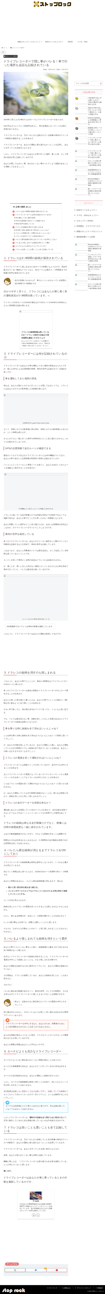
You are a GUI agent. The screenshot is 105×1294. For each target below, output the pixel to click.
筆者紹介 (100, 1288)
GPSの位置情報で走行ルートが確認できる (30, 221)
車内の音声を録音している (24, 224)
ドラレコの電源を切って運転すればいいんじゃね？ (33, 233)
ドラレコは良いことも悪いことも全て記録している (34, 249)
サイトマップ (53, 1288)
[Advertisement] (52, 23)
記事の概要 (20, 207)
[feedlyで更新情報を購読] (34, 1215)
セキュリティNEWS (11, 56)
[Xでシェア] (15, 1270)
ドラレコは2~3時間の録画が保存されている (31, 211)
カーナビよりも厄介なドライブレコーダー (30, 246)
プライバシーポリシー (84, 1288)
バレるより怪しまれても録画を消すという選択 (32, 243)
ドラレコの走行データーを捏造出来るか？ (30, 236)
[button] (101, 84)
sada (37, 1201)
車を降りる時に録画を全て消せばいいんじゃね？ (32, 230)
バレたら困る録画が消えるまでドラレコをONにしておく (36, 239)
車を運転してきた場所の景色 (25, 218)
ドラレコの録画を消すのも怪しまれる (29, 227)
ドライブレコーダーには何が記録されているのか (33, 215)
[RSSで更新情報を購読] (38, 1215)
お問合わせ (67, 1288)
